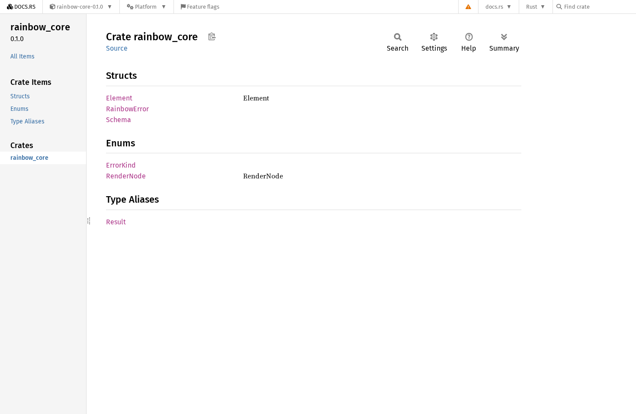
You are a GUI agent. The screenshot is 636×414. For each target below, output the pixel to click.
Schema (118, 120)
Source (117, 48)
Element (119, 98)
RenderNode (126, 176)
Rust (531, 6)
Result (116, 222)
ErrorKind (121, 165)
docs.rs (494, 6)
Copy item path (212, 36)
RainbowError (127, 109)
